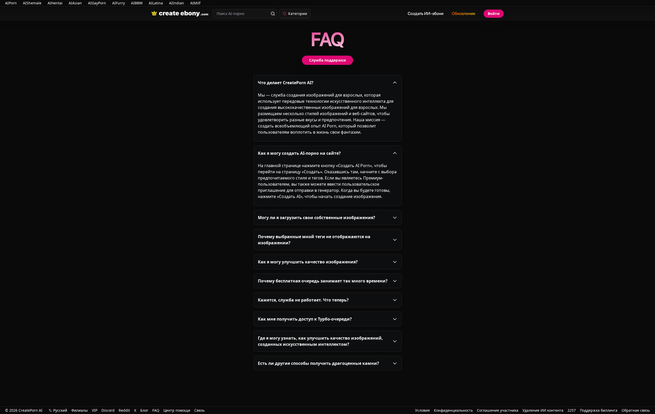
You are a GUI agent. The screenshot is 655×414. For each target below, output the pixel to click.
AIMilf (195, 3)
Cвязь (199, 410)
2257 (571, 410)
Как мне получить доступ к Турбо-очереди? (305, 319)
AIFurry (118, 3)
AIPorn (11, 3)
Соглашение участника (497, 410)
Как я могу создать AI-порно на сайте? (299, 153)
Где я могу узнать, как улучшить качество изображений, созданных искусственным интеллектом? (320, 341)
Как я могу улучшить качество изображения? (308, 262)
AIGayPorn (97, 3)
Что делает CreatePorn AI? (285, 82)
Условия (422, 410)
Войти (494, 13)
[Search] (272, 13)
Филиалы (79, 410)
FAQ (155, 410)
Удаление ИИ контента (542, 410)
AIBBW (137, 3)
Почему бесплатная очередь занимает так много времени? (323, 281)
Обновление (463, 13)
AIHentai (55, 3)
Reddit (124, 410)
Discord (108, 410)
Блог (144, 410)
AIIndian (176, 3)
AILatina (156, 3)
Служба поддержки (327, 60)
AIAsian (75, 3)
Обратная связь (636, 410)
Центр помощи (176, 410)
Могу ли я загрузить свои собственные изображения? (316, 217)
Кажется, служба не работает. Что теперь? (303, 300)
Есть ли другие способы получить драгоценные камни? (318, 363)
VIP (94, 410)
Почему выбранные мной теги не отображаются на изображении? (314, 240)
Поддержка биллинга (598, 410)
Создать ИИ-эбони (425, 13)
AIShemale (32, 3)
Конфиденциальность (453, 410)
